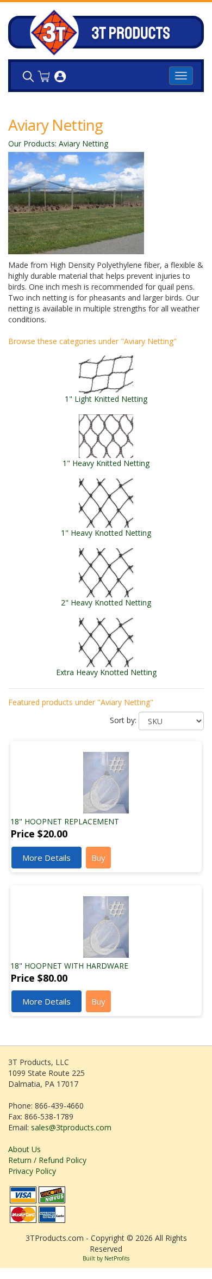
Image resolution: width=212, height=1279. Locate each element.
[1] (106, 374)
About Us (24, 1149)
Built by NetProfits (106, 1258)
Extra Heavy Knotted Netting (106, 672)
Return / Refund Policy (47, 1160)
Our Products (31, 143)
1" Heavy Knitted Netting (106, 463)
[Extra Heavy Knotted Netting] (106, 642)
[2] (106, 572)
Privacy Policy (32, 1171)
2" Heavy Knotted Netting (106, 602)
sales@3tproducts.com (71, 1127)
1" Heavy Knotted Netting (106, 533)
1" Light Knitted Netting (106, 399)
